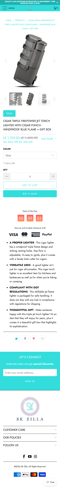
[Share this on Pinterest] (33, 338)
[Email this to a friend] (42, 338)
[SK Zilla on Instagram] (35, 457)
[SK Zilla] (30, 8)
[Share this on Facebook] (25, 338)
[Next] (54, 61)
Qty (5, 169)
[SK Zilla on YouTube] (30, 457)
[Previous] (6, 61)
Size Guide (47, 138)
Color (7, 148)
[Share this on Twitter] (16, 338)
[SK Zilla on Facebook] (24, 457)
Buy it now (30, 193)
